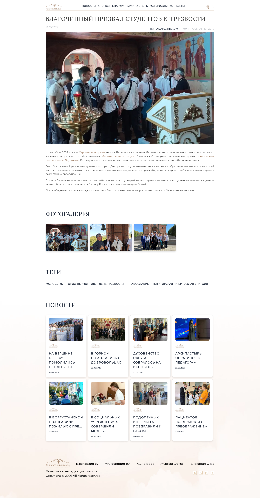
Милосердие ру (117, 464)
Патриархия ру (86, 464)
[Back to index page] (54, 8)
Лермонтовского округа (118, 156)
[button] (67, 237)
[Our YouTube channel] (207, 473)
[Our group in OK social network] (212, 473)
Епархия (118, 6)
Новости (89, 6)
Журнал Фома (171, 464)
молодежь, (55, 283)
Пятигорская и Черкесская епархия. (181, 283)
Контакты (177, 6)
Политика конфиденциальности (72, 471)
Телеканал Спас (201, 464)
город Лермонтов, (82, 283)
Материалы (159, 6)
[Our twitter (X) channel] (201, 473)
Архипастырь (137, 6)
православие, (139, 283)
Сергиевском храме (91, 152)
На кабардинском (164, 28)
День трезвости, (112, 283)
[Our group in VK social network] (195, 473)
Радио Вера (145, 464)
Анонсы (104, 6)
